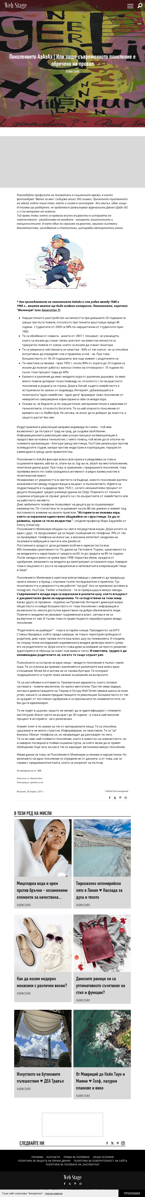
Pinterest (75, 1183)
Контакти (53, 1157)
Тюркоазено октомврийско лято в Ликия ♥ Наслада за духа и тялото (99, 890)
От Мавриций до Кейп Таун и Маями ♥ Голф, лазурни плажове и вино (100, 1081)
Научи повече (54, 1193)
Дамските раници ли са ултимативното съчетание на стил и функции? (100, 985)
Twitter (115, 798)
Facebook (109, 797)
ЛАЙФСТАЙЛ (73, 72)
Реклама (37, 1157)
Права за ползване (76, 1157)
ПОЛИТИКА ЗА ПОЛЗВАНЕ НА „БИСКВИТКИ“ (73, 1164)
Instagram (125, 797)
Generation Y (50, 310)
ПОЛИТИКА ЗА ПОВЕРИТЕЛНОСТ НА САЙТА (100, 1160)
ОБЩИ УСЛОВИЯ (103, 1157)
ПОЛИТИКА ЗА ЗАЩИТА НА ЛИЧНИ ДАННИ (44, 1160)
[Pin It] (120, 797)
